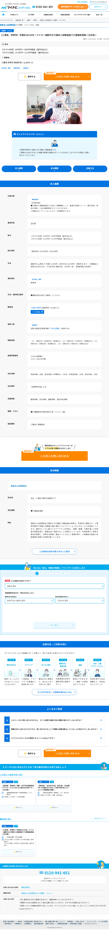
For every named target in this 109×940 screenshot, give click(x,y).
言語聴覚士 (28, 924)
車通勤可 (26, 68)
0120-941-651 (43, 7)
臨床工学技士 (50, 924)
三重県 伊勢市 (36, 307)
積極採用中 (17, 68)
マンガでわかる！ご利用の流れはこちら (54, 692)
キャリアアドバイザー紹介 (82, 14)
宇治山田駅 (55, 328)
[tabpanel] (54, 104)
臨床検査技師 (38, 924)
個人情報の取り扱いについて (55, 921)
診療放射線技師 (62, 924)
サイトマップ (91, 921)
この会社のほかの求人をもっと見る (54, 551)
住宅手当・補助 (6, 68)
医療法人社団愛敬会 (19, 485)
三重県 (28, 20)
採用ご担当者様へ (82, 2)
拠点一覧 (99, 14)
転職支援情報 (65, 14)
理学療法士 (8, 924)
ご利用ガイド (14, 14)
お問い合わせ (80, 921)
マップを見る (36, 312)
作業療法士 (18, 924)
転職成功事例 (48, 14)
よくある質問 (102, 921)
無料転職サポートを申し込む (72, 6)
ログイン (97, 6)
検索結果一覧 (19, 20)
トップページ (3, 14)
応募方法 (90, 168)
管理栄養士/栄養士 (76, 924)
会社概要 (54, 168)
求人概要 (19, 168)
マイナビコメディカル (6, 20)
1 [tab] (54, 122)
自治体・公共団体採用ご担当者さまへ (30, 921)
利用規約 (70, 921)
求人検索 (31, 14)
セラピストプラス (91, 924)
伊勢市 (35, 20)
